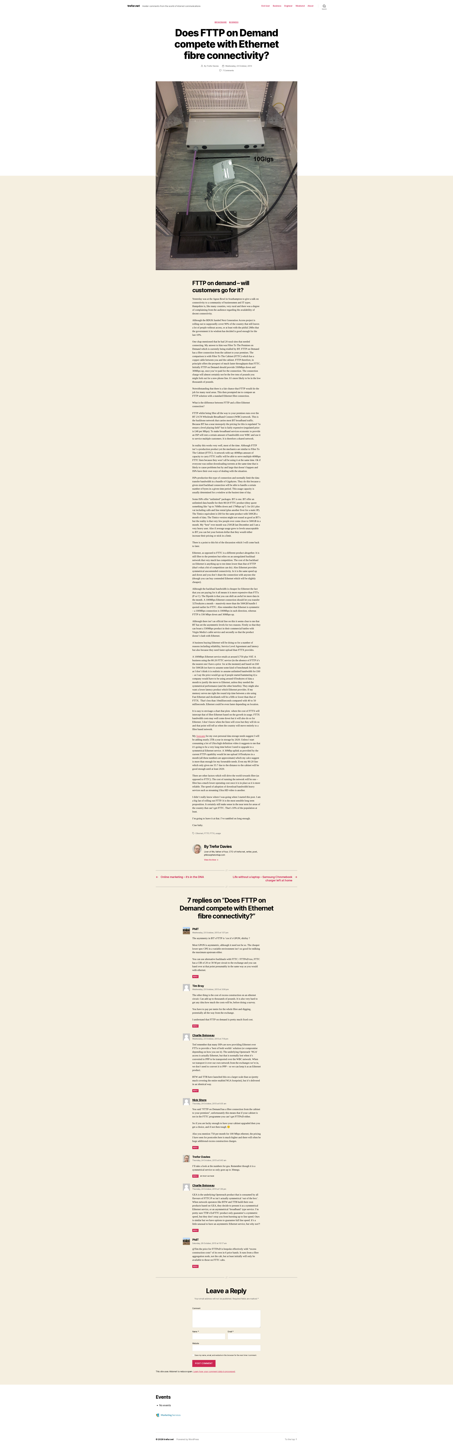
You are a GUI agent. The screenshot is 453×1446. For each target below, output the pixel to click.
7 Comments (228, 70)
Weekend (300, 6)
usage (218, 833)
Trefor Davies (213, 66)
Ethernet (199, 833)
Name (195, 1332)
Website (195, 1343)
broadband (221, 22)
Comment (196, 1308)
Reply (195, 976)
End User (265, 6)
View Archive (211, 860)
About (310, 6)
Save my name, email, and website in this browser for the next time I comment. (226, 1355)
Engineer (288, 6)
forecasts (200, 736)
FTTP (206, 833)
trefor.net (133, 5)
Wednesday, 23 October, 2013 (238, 66)
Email (231, 1332)
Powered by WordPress (187, 1439)
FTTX (212, 833)
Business (277, 6)
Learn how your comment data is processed (214, 1371)
